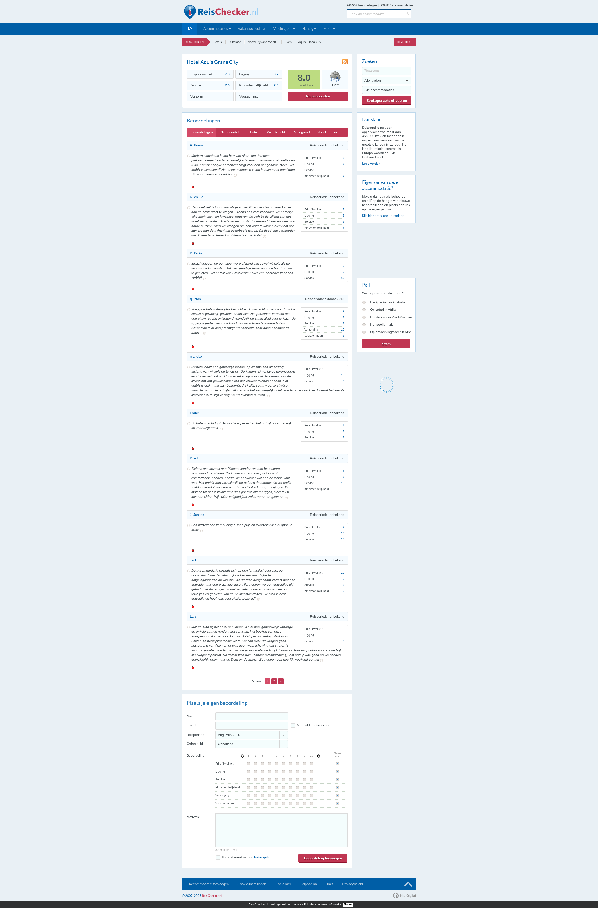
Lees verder (371, 163)
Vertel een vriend (329, 132)
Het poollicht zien (382, 324)
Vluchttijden (282, 29)
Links (329, 884)
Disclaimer (283, 884)
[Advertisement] (386, 249)
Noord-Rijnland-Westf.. (263, 42)
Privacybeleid (352, 884)
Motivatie (193, 817)
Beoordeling (195, 755)
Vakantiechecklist (252, 29)
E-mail (191, 725)
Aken (288, 42)
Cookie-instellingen (251, 884)
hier (312, 904)
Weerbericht (276, 132)
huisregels (261, 857)
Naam (191, 716)
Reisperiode (195, 735)
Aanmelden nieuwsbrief (314, 725)
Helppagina (308, 884)
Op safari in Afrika (383, 309)
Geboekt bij (195, 743)
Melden (192, 186)
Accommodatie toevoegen (209, 884)
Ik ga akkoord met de (245, 857)
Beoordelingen (202, 132)
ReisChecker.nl (194, 41)
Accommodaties (215, 29)
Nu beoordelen (318, 96)
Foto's (254, 132)
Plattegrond (301, 132)
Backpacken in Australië (387, 302)
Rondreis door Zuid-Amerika (391, 317)
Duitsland (234, 42)
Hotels (217, 42)
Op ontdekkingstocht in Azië (390, 332)
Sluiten (347, 904)
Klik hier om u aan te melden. (383, 215)
